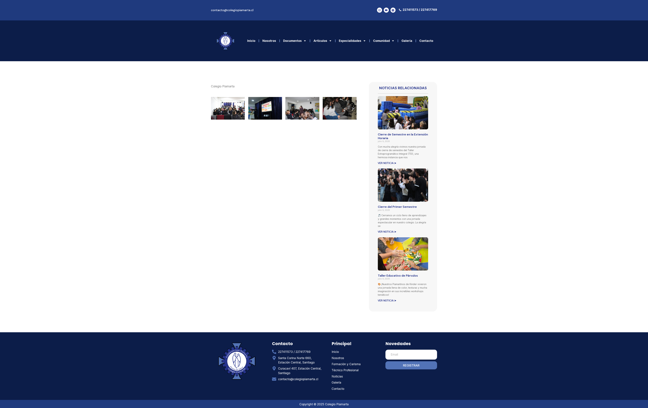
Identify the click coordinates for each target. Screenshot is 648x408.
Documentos (292, 41)
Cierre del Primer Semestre (397, 207)
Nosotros (269, 41)
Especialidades (350, 41)
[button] (215, 109)
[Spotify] (393, 10)
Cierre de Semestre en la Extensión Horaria (403, 136)
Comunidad (381, 41)
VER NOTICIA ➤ (387, 162)
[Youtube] (386, 10)
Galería (406, 41)
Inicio (251, 41)
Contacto (426, 41)
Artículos (320, 41)
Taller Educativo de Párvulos (398, 276)
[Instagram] (379, 10)
